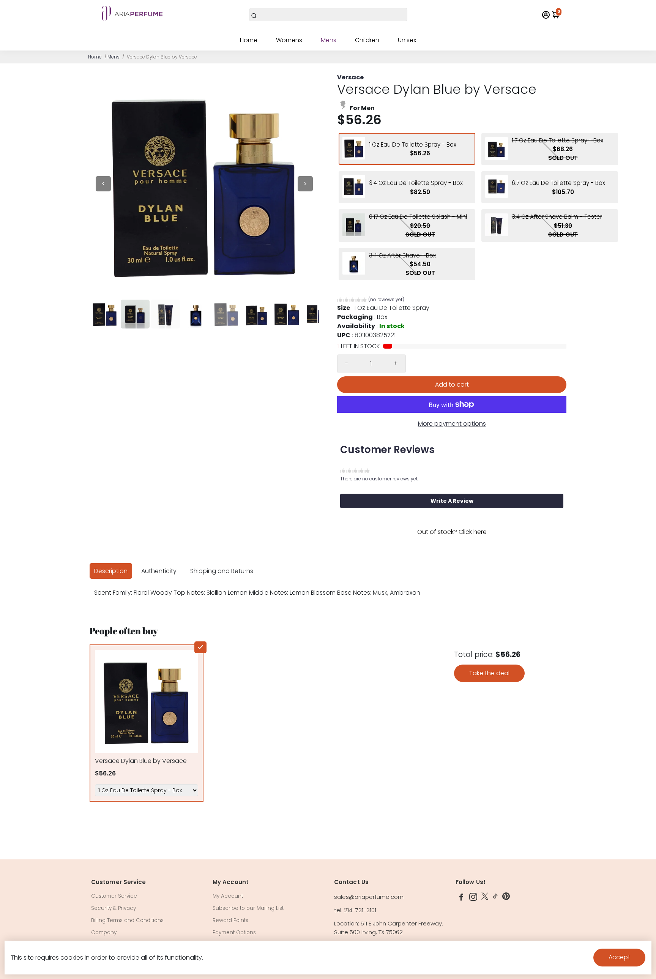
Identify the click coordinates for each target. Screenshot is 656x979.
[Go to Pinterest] (506, 898)
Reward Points (230, 920)
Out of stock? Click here (452, 531)
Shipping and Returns (221, 571)
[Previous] (103, 183)
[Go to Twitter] (485, 898)
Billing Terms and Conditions (127, 920)
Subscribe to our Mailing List (248, 908)
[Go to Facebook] (461, 898)
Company (104, 932)
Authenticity (159, 571)
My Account (228, 896)
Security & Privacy (113, 908)
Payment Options (234, 932)
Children (367, 40)
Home (248, 40)
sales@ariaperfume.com (369, 897)
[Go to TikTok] (495, 898)
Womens (289, 40)
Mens (328, 40)
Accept (619, 957)
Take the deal (489, 673)
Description (111, 571)
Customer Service (114, 896)
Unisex (407, 40)
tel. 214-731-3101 (355, 910)
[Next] (305, 183)
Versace (350, 77)
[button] (370, 300)
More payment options (452, 423)
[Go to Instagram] (473, 898)
